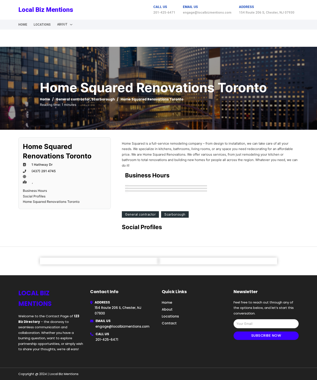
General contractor (73, 99)
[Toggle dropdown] (71, 24)
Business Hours (35, 191)
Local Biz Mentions (45, 9)
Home (22, 24)
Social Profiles (34, 196)
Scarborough (103, 99)
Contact (169, 323)
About (167, 309)
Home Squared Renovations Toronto (51, 202)
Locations (42, 24)
